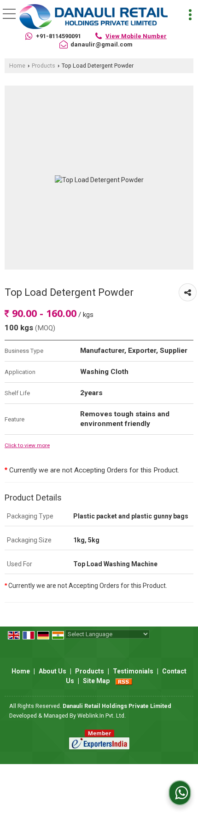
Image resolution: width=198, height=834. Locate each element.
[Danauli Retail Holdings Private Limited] (93, 16)
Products (43, 65)
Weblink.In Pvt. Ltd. (101, 715)
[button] (136, 36)
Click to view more (27, 445)
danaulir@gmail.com (101, 44)
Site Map (96, 680)
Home (17, 65)
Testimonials (133, 671)
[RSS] (124, 680)
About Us (52, 671)
